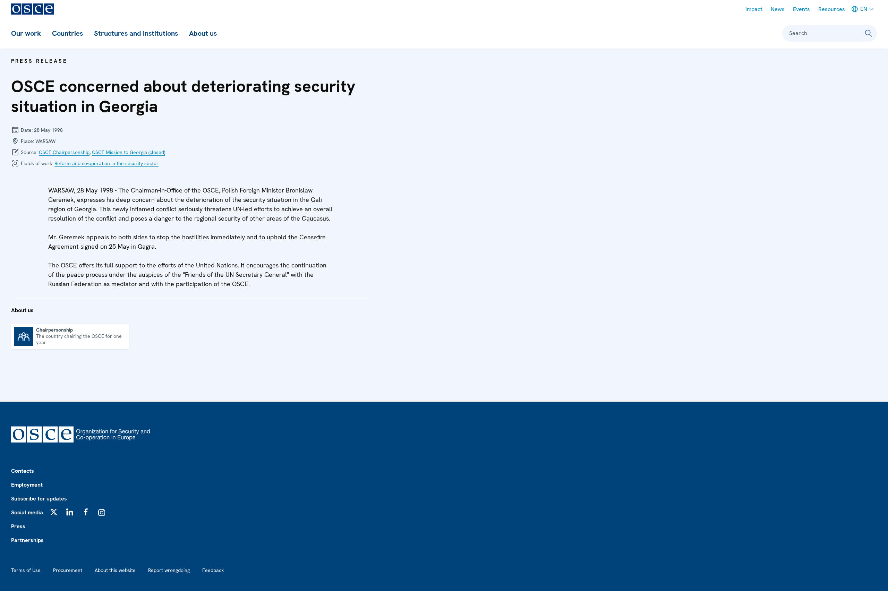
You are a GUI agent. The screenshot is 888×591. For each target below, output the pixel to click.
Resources (831, 9)
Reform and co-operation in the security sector (106, 163)
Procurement (67, 570)
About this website (115, 570)
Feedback (213, 570)
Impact (753, 9)
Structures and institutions (136, 33)
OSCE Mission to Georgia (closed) (128, 152)
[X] (54, 512)
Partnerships (27, 540)
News (778, 9)
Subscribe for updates (39, 498)
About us (203, 33)
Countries (67, 33)
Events (801, 9)
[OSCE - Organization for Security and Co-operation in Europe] (32, 9)
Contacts (22, 470)
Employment (27, 484)
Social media (27, 512)
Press (18, 526)
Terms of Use (26, 570)
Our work (26, 33)
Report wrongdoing (169, 570)
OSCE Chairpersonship (64, 152)
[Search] (868, 33)
